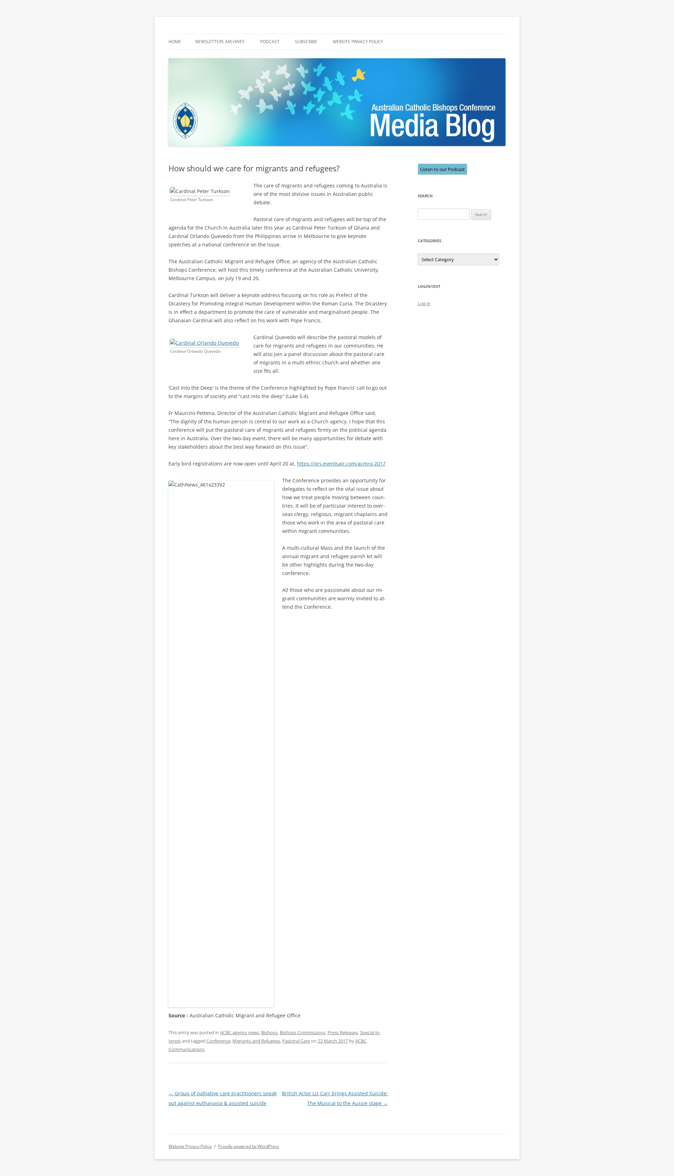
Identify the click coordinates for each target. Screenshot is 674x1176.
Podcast (269, 42)
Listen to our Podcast (442, 169)
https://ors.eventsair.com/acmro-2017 (341, 463)
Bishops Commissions (302, 1032)
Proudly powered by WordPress (248, 1146)
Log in (424, 303)
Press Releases (343, 1032)
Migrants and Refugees (256, 1041)
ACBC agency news (239, 1032)
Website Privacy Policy (358, 42)
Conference (218, 1041)
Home (174, 42)
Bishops (269, 1032)
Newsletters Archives (220, 42)
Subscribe (306, 42)
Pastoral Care (296, 1041)
